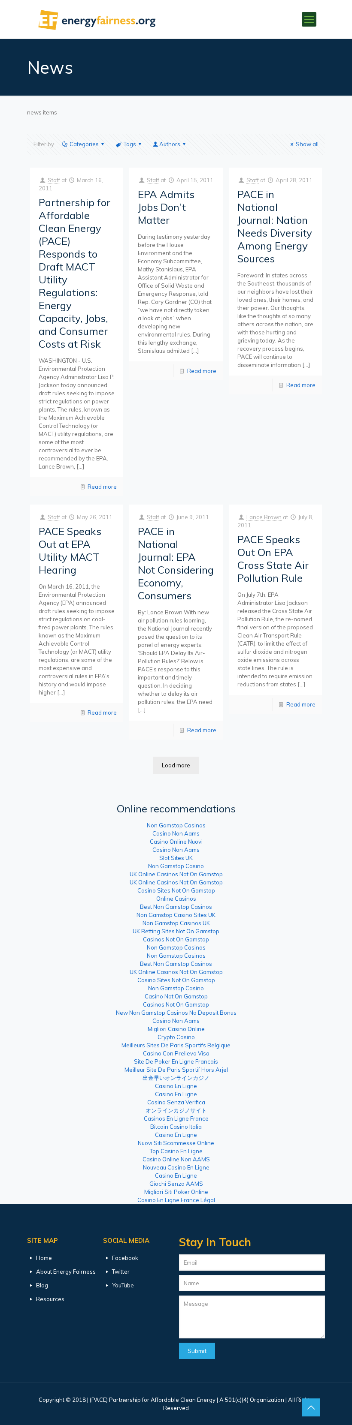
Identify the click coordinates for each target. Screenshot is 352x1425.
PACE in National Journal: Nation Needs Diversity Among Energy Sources (274, 226)
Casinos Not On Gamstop (176, 939)
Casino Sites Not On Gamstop (176, 890)
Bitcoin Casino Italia (176, 1126)
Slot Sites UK (176, 857)
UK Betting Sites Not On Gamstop (176, 931)
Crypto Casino (176, 1037)
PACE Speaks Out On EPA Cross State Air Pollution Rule (273, 558)
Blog (42, 1285)
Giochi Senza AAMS (176, 1183)
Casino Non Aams (176, 833)
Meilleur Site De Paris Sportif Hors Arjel (176, 1069)
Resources (50, 1299)
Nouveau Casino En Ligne (176, 1167)
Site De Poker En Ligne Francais (176, 1061)
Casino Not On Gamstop (176, 996)
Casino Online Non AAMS (176, 1159)
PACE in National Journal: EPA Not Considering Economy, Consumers (176, 563)
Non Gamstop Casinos (176, 825)
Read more (102, 486)
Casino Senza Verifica (176, 1102)
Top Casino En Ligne (176, 1151)
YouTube (123, 1285)
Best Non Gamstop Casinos (176, 906)
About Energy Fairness (66, 1271)
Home (44, 1257)
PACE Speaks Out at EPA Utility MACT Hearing (70, 550)
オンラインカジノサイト (176, 1110)
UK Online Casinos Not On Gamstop (176, 874)
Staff (54, 180)
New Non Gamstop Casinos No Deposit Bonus (176, 1012)
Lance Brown (264, 517)
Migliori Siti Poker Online (176, 1191)
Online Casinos (176, 898)
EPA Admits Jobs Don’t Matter (166, 207)
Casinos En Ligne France (176, 1118)
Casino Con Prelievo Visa (176, 1053)
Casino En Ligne (176, 1085)
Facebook (125, 1257)
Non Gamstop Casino (176, 866)
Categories (84, 144)
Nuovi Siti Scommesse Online (176, 1142)
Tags (130, 144)
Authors (169, 144)
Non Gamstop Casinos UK (176, 923)
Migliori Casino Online (176, 1028)
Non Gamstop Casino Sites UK (176, 914)
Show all (307, 144)
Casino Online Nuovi (176, 841)
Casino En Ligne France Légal (176, 1200)
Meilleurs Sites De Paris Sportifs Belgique (176, 1045)
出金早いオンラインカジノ (176, 1077)
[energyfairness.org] (97, 19)
